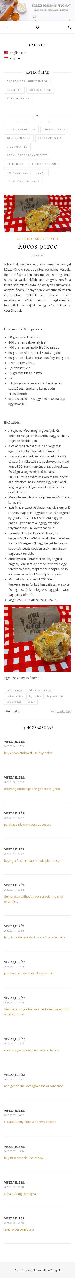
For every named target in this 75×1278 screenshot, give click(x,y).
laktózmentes (50, 137)
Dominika (12, 711)
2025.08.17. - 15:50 (14, 1151)
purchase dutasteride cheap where (29, 973)
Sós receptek (40, 90)
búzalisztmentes (21, 129)
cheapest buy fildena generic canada (30, 1122)
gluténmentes (19, 137)
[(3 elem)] (15, 122)
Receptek (14, 90)
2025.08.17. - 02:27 (14, 853)
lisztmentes (17, 146)
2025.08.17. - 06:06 (14, 1043)
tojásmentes (17, 172)
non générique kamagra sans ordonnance (33, 1086)
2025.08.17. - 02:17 (14, 817)
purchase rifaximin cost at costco (27, 824)
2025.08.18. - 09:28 (14, 1187)
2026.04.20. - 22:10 (14, 1222)
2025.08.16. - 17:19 (14, 746)
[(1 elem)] (7, 122)
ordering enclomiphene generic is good (32, 788)
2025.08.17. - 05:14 (14, 966)
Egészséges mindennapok (27, 81)
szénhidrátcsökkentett (27, 155)
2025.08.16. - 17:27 (14, 782)
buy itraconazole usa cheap (23, 1158)
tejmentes (15, 164)
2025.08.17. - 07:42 (14, 1079)
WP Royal (54, 1270)
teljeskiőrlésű (44, 164)
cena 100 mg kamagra (20, 1193)
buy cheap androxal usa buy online (28, 753)
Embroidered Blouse (19, 1229)
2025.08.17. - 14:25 (14, 1115)
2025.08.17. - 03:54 (14, 889)
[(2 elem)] (22, 122)
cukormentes (54, 129)
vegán (41, 172)
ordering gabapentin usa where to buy (31, 1050)
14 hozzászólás (60, 711)
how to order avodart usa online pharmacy (34, 937)
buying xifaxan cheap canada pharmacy (31, 860)
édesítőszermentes (23, 181)
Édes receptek (18, 98)
